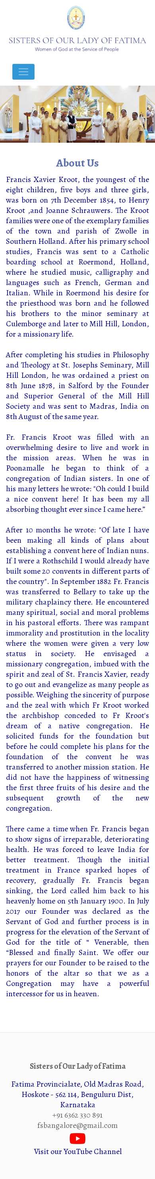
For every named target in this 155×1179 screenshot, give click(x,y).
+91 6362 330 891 (77, 1115)
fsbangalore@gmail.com (77, 1125)
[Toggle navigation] (23, 72)
